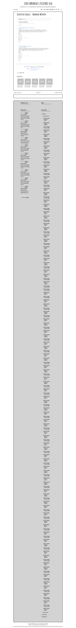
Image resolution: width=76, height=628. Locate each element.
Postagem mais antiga (58, 92)
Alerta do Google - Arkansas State (20, 86)
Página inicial (15, 9)
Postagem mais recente (18, 92)
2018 (43, 114)
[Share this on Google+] (22, 72)
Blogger (27, 197)
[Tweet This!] (20, 72)
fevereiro (45, 116)
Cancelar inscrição (33, 67)
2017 (43, 614)
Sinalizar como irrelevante (26, 37)
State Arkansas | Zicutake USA (38, 3)
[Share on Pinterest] (23, 72)
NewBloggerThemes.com (43, 624)
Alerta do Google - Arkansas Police (35, 86)
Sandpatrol (33, 624)
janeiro (45, 612)
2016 (43, 616)
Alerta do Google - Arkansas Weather (31, 14)
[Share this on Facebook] (19, 72)
